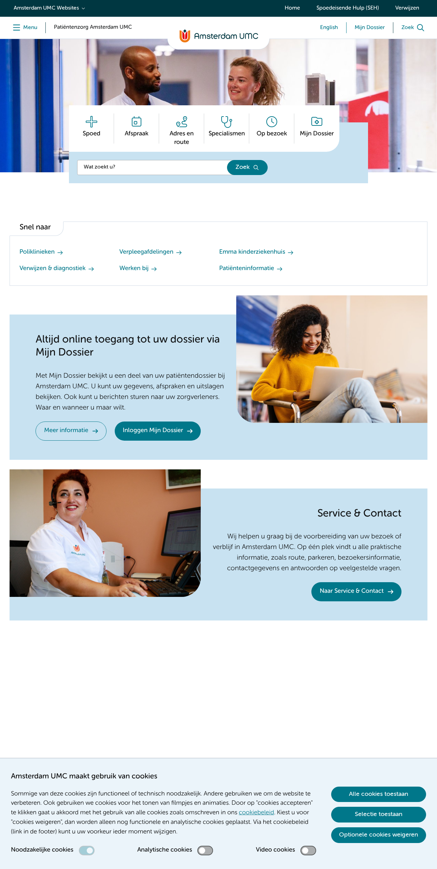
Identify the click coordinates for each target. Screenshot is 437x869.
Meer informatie (66, 431)
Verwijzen (407, 8)
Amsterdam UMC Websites (46, 8)
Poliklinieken (37, 252)
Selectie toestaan (379, 814)
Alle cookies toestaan (378, 794)
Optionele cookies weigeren (378, 835)
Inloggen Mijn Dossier (153, 431)
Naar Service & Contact (351, 591)
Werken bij (134, 269)
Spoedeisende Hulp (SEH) (347, 8)
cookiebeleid (256, 813)
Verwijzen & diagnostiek (52, 269)
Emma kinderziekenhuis (252, 252)
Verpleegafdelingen (146, 252)
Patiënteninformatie (246, 269)
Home (292, 8)
